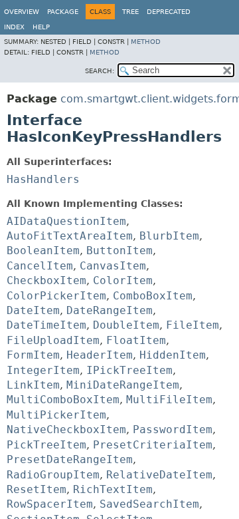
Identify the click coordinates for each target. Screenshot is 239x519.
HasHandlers (43, 179)
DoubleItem (126, 325)
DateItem (33, 310)
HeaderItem (99, 355)
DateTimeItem (46, 325)
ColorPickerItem (56, 295)
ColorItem (123, 280)
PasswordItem (172, 429)
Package (62, 11)
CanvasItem (113, 266)
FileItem (192, 325)
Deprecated (169, 11)
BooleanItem (43, 250)
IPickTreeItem (129, 370)
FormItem (33, 355)
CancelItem (40, 266)
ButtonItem (119, 250)
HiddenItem (172, 355)
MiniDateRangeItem (122, 385)
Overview (21, 11)
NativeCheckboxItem (66, 429)
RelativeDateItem (159, 474)
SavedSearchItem (149, 504)
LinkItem (33, 385)
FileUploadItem (53, 340)
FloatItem (136, 340)
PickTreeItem (46, 444)
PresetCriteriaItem (152, 444)
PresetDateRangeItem (70, 459)
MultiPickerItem (56, 415)
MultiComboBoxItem (63, 399)
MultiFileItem (169, 399)
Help (41, 27)
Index (14, 27)
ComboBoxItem (153, 295)
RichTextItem (113, 489)
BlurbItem (169, 236)
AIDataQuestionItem (66, 221)
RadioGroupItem (53, 474)
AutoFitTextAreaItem (70, 236)
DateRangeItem (109, 310)
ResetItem (36, 489)
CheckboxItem (46, 280)
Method (146, 41)
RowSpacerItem (50, 504)
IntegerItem (43, 370)
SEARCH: (99, 71)
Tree (130, 11)
